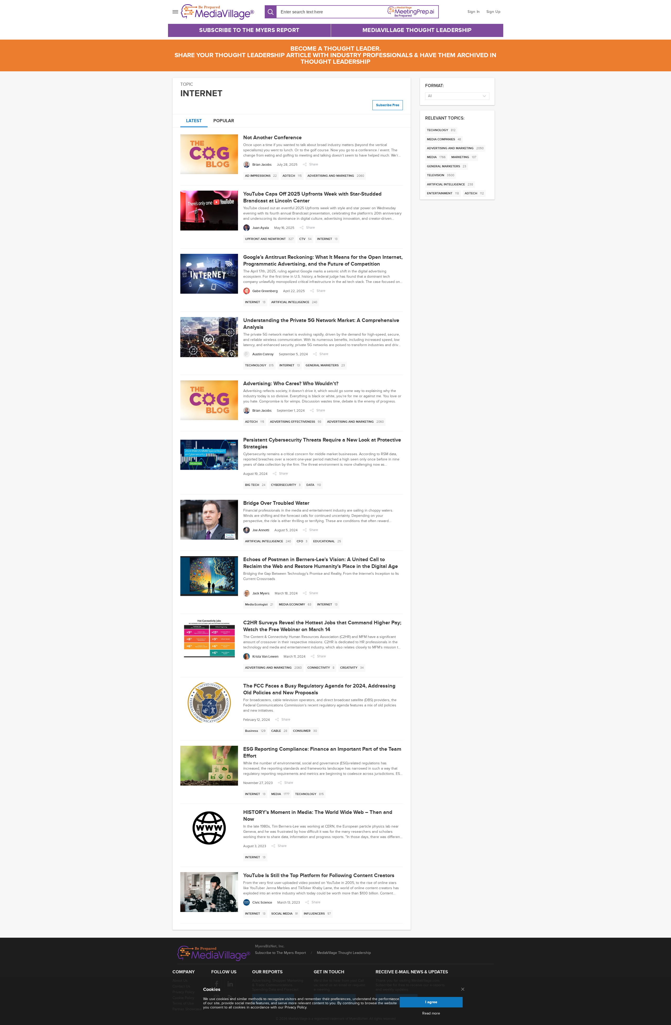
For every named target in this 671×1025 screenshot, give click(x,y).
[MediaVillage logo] (214, 953)
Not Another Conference (272, 138)
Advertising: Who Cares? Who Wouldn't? (290, 383)
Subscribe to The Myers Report (249, 30)
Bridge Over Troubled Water (276, 503)
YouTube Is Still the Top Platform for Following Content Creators (318, 875)
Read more (431, 1013)
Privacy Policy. (296, 1007)
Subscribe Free (387, 105)
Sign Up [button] (493, 11)
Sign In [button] (474, 11)
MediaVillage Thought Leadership (417, 30)
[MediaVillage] (217, 12)
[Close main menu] (463, 989)
